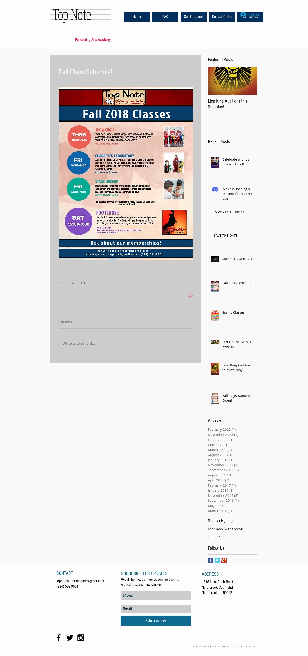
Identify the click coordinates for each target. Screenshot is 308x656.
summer (214, 536)
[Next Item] (250, 80)
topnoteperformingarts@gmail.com (80, 581)
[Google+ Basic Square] (224, 560)
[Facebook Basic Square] (210, 560)
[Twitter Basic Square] (217, 560)
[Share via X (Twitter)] (72, 282)
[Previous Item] (215, 80)
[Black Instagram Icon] (80, 637)
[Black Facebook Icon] (58, 637)
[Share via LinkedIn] (83, 282)
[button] (165, 17)
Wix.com (251, 646)
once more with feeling (225, 529)
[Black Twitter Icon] (69, 637)
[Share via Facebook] (61, 282)
